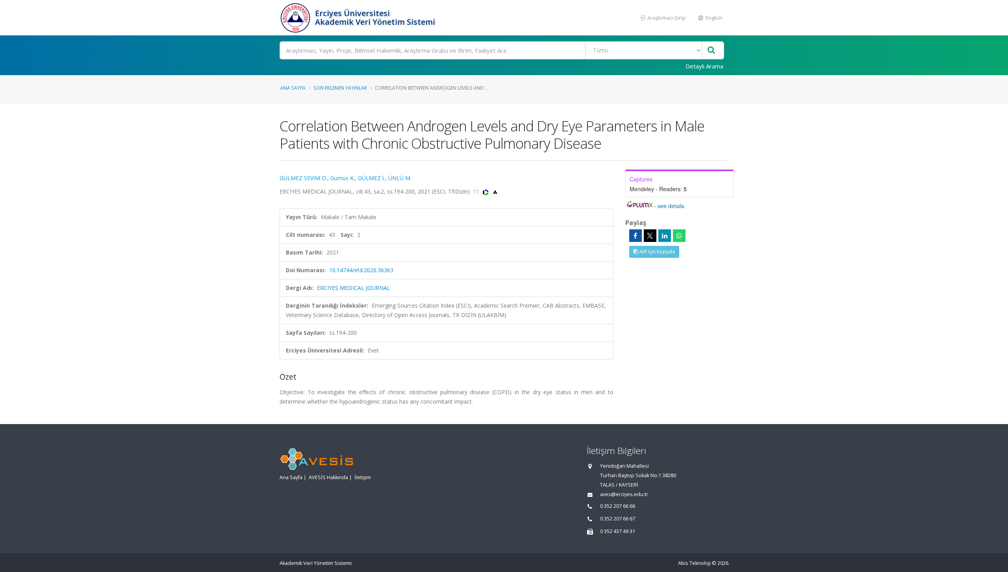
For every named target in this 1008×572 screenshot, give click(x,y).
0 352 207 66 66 (617, 506)
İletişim (362, 477)
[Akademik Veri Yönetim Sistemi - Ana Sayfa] (296, 17)
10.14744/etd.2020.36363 (361, 270)
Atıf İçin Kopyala (656, 251)
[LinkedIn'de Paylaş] (664, 235)
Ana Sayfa (293, 88)
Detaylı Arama (704, 66)
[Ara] (711, 50)
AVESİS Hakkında (328, 477)
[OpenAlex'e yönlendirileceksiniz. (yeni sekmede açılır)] (495, 191)
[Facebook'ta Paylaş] (635, 235)
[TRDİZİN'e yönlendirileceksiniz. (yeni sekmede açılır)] (477, 191)
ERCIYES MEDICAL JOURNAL (353, 288)
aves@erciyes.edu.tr (624, 494)
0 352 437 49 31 (617, 531)
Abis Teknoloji (694, 563)
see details (671, 206)
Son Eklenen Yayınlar (340, 88)
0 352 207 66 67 (617, 518)
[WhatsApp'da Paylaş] (679, 235)
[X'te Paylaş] (650, 235)
